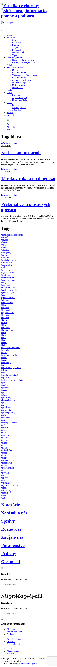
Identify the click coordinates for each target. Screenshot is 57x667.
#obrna (4, 370)
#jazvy (4, 320)
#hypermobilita (7, 312)
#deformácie (6, 262)
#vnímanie (5, 483)
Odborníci (16, 70)
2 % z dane (17, 110)
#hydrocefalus (7, 310)
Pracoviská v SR (19, 72)
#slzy (3, 445)
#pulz (3, 415)
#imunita (5, 317)
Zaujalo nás (17, 47)
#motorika (5, 350)
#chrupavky (6, 252)
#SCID (4, 433)
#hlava (4, 305)
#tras (3, 470)
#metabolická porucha (10, 347)
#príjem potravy (8, 412)
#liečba (4, 342)
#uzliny (4, 480)
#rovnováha (6, 428)
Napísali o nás (18, 52)
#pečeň (4, 390)
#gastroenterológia (9, 290)
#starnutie (5, 455)
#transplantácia (7, 468)
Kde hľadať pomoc (15, 67)
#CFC (4, 245)
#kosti (3, 332)
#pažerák (5, 387)
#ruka (3, 430)
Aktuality (11, 37)
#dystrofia (5, 275)
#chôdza (4, 247)
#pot (3, 402)
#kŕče (3, 337)
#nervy (4, 360)
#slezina (4, 440)
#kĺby (3, 325)
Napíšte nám (17, 87)
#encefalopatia (7, 277)
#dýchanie (5, 270)
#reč (3, 425)
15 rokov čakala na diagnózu (28, 178)
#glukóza (5, 300)
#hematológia (7, 302)
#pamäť (4, 382)
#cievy (4, 255)
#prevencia (6, 410)
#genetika (5, 295)
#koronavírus (7, 330)
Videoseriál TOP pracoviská (24, 75)
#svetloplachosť (8, 460)
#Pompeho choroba (9, 400)
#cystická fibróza (8, 260)
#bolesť (4, 237)
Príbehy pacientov (9, 143)
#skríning (5, 435)
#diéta (3, 267)
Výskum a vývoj (19, 97)
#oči (3, 372)
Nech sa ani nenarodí (21, 152)
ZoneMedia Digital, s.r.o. (30, 663)
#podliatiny (6, 397)
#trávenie (5, 473)
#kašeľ (4, 322)
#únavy (4, 478)
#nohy (4, 365)
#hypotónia (6, 315)
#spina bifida (6, 450)
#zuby (4, 498)
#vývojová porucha (9, 485)
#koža (3, 335)
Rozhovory (17, 42)
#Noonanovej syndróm (11, 367)
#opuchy (5, 377)
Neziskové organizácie (22, 82)
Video (14, 55)
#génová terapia (8, 297)
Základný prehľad (14, 57)
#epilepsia (5, 285)
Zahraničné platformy (21, 80)
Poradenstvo (17, 50)
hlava (9, 129)
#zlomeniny (6, 490)
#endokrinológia (8, 280)
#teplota (4, 465)
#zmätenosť (6, 493)
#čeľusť (4, 242)
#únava (4, 475)
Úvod (9, 124)
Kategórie (10, 504)
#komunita (5, 327)
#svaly (4, 458)
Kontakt (10, 115)
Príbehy (15, 45)
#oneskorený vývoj (9, 375)
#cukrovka (5, 257)
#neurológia (6, 362)
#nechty (4, 357)
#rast (3, 420)
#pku (3, 392)
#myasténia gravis (9, 355)
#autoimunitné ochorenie (12, 235)
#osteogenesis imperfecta (12, 380)
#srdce (4, 453)
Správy (15, 40)
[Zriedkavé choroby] (28, 10)
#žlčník (4, 488)
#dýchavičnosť (7, 272)
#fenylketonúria (8, 287)
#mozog (4, 352)
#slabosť (5, 438)
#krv (3, 340)
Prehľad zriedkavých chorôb (24, 62)
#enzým (4, 282)
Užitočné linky (18, 85)
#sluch (4, 443)
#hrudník (5, 307)
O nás (9, 102)
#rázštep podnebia (9, 423)
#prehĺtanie (6, 407)
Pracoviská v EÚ (19, 77)
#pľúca (4, 395)
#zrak (3, 495)
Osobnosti (11, 90)
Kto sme (16, 105)
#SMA (4, 448)
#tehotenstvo (6, 463)
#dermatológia (7, 265)
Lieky (9, 92)
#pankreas (5, 385)
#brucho (4, 240)
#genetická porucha (9, 292)
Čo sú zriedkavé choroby (23, 60)
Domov (10, 35)
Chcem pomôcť (19, 107)
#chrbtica (5, 250)
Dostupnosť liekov (20, 100)
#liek (3, 345)
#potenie (5, 405)
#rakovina (5, 418)
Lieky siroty (17, 95)
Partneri (10, 112)
